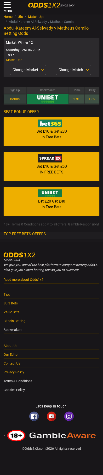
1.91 (76, 99)
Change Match (71, 70)
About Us (10, 346)
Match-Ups (36, 17)
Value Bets (11, 312)
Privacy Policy (14, 372)
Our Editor (11, 354)
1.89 (92, 99)
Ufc (20, 17)
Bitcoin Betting (14, 321)
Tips (7, 294)
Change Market (25, 70)
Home (8, 17)
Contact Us (12, 363)
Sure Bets (11, 303)
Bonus (15, 99)
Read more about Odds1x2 (23, 280)
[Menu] (7, 4)
